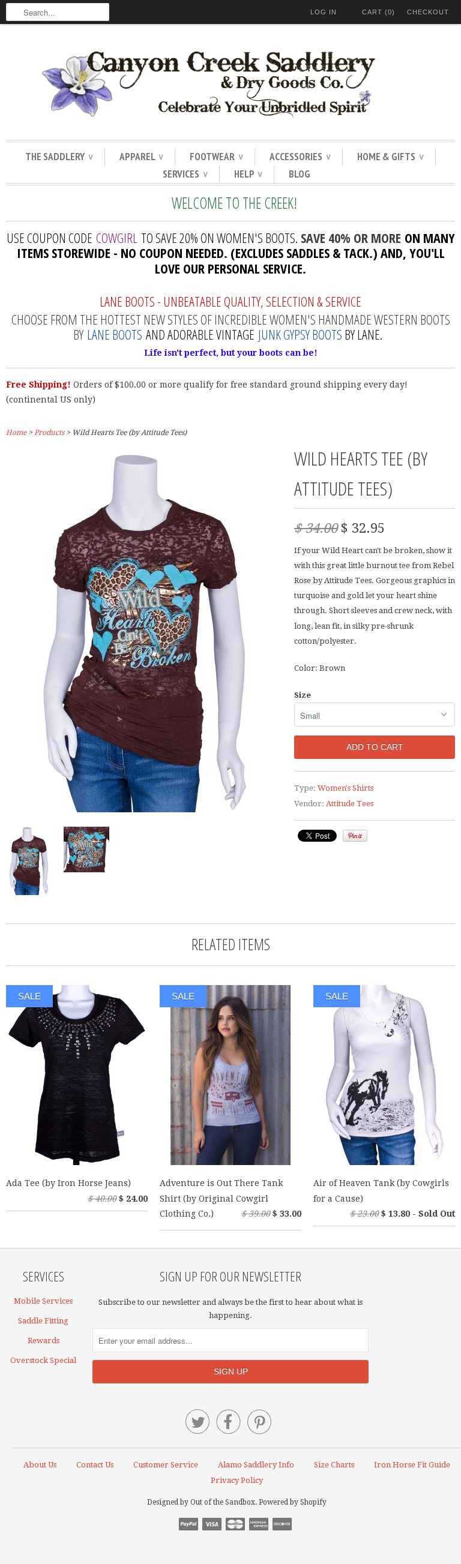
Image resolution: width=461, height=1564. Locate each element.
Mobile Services (43, 1300)
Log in (323, 12)
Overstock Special (43, 1360)
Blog (299, 174)
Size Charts (334, 1464)
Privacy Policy (237, 1480)
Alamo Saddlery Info (256, 1464)
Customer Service (165, 1464)
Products (49, 432)
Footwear (216, 156)
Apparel (141, 156)
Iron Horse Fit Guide (412, 1464)
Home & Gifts (390, 156)
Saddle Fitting (43, 1320)
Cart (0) (378, 12)
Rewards (43, 1340)
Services (185, 174)
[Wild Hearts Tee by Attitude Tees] (144, 809)
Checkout (428, 12)
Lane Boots (114, 334)
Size (302, 695)
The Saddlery (58, 156)
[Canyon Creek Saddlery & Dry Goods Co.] (230, 85)
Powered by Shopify (293, 1502)
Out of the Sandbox (222, 1502)
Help (248, 174)
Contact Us (94, 1464)
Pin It (355, 836)
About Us (39, 1464)
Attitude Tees (349, 803)
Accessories (300, 156)
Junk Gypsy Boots (300, 334)
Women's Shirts (345, 787)
